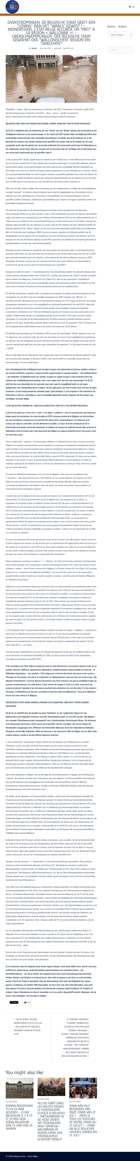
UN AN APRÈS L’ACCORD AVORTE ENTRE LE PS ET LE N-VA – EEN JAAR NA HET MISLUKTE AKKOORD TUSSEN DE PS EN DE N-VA (28, 1026)
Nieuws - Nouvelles (63, 48)
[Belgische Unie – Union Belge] (12, 6)
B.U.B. (34, 48)
